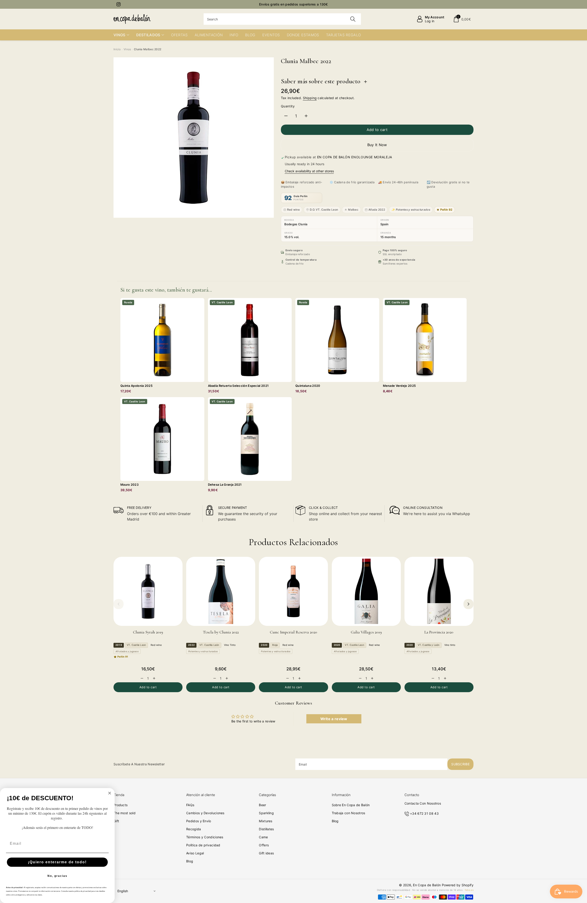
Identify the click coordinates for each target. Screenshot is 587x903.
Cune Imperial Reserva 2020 (293, 632)
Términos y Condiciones (204, 837)
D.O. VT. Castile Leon (324, 209)
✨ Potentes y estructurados (410, 209)
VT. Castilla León (209, 645)
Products (120, 805)
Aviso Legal (195, 853)
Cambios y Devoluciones (205, 813)
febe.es (469, 890)
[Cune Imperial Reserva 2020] (293, 591)
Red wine (293, 209)
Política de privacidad (203, 845)
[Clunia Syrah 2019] (148, 591)
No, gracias (57, 876)
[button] (462, 19)
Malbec (353, 209)
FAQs (190, 805)
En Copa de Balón (427, 885)
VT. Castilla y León (429, 645)
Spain (384, 224)
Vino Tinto (230, 645)
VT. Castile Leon (136, 645)
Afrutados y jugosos (127, 651)
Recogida (193, 829)
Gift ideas (266, 853)
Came (263, 837)
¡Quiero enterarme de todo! (57, 862)
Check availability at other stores (309, 171)
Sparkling (266, 813)
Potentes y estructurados (203, 651)
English (122, 891)
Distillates (266, 829)
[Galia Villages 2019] (366, 591)
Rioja (275, 645)
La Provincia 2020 (438, 632)
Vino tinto (449, 645)
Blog (189, 861)
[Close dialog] (109, 793)
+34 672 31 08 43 (424, 813)
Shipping (310, 98)
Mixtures (265, 821)
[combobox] (282, 19)
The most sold (125, 813)
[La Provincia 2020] (438, 591)
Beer (262, 805)
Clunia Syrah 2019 (148, 632)
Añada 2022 (376, 209)
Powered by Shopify (457, 885)
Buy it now (377, 144)
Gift (116, 821)
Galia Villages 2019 (366, 632)
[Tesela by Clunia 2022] (220, 591)
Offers (264, 845)
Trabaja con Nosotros (348, 813)
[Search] (353, 19)
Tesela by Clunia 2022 (221, 632)
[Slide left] (119, 604)
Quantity (288, 106)
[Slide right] (468, 604)
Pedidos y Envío (198, 821)
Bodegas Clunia (295, 224)
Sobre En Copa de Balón (351, 805)
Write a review (333, 718)
